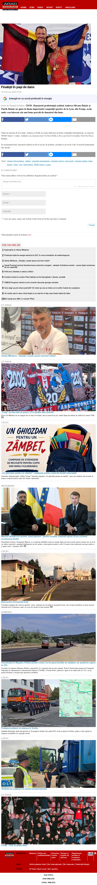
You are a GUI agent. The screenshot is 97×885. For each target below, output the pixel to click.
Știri (18, 864)
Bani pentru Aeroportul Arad (14, 602)
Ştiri (31, 7)
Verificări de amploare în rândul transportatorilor (24, 789)
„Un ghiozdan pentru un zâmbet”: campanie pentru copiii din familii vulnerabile (39, 473)
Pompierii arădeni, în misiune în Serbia (19, 728)
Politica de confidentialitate (44, 854)
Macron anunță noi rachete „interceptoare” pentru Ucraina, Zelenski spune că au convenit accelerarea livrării (44, 537)
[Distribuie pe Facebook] (13, 119)
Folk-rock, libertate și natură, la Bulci (18, 272)
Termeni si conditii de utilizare (64, 855)
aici (29, 234)
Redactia (32, 853)
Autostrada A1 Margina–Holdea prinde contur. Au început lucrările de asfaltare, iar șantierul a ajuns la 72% (48, 664)
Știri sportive (53, 869)
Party (59, 7)
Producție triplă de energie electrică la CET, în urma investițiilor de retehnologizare (36, 255)
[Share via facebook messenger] (60, 119)
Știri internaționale (54, 864)
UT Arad (6, 305)
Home (23, 7)
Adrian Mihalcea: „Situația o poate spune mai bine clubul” (27, 261)
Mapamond (7, 486)
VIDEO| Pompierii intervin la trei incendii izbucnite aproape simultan (31, 282)
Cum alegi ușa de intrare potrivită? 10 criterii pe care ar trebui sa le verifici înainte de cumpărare (42, 288)
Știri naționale (68, 864)
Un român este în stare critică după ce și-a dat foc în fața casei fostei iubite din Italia (37, 293)
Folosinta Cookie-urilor (55, 855)
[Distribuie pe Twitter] (36, 119)
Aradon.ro (21, 853)
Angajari (70, 7)
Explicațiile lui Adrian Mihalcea (16, 250)
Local (5, 422)
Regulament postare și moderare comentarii (76, 856)
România (6, 612)
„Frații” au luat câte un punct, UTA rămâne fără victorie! (27, 412)
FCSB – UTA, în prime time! (14, 845)
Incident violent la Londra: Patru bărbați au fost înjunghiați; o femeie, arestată (34, 277)
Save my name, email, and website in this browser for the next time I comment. (35, 218)
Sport (49, 7)
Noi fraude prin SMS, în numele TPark (19, 299)
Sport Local (41, 869)
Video (40, 7)
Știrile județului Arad (37, 864)
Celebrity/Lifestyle (82, 864)
